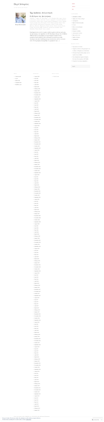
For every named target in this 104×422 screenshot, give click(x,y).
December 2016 (37, 314)
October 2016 (37, 318)
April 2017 (36, 305)
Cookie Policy (28, 419)
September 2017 (37, 295)
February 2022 (37, 187)
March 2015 (36, 357)
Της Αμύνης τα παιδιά (77, 46)
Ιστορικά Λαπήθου (77, 31)
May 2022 (36, 180)
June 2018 (36, 277)
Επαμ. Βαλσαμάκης (42, 22)
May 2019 (36, 254)
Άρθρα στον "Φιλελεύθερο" (42, 18)
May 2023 (36, 156)
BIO (73, 9)
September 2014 (37, 369)
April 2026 (36, 84)
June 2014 (36, 375)
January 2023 (37, 164)
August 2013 (36, 395)
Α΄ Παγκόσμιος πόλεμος (35, 19)
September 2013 (37, 393)
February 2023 (37, 162)
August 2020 (36, 223)
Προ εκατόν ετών (76, 35)
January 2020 (37, 238)
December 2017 (37, 289)
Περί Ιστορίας (21, 4)
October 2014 (37, 367)
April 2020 (36, 232)
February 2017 (37, 310)
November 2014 (37, 365)
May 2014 (36, 377)
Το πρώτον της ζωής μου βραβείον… (80, 61)
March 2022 (36, 185)
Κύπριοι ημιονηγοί (54, 22)
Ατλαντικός (43, 19)
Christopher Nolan (55, 18)
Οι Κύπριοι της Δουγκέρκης (40, 16)
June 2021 (36, 203)
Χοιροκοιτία (45, 27)
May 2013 (36, 402)
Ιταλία (48, 22)
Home (73, 3)
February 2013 (37, 408)
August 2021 (36, 199)
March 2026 (36, 86)
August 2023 (36, 150)
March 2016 (36, 332)
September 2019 (37, 246)
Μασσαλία (32, 25)
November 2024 (37, 119)
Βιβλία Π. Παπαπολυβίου (78, 22)
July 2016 (36, 324)
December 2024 (37, 117)
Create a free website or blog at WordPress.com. (23, 416)
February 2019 (37, 260)
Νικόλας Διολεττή (57, 25)
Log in (16, 78)
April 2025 (36, 109)
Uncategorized (75, 39)
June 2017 (36, 301)
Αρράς (60, 18)
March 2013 (36, 406)
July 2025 (36, 103)
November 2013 (37, 389)
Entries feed (17, 80)
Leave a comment (46, 28)
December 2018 (37, 264)
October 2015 (37, 342)
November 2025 (37, 94)
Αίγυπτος (48, 19)
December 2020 (37, 215)
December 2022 (37, 166)
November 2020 (37, 217)
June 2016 (36, 326)
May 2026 (36, 82)
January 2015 (37, 361)
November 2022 (37, 168)
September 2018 (37, 271)
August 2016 (36, 322)
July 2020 (36, 225)
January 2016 (37, 336)
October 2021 (37, 195)
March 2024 (36, 135)
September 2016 (37, 320)
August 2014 (36, 371)
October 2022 (37, 170)
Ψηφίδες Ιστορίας (76, 37)
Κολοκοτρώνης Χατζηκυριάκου (44, 24)
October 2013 (37, 391)
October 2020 (37, 219)
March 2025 (36, 111)
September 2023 (37, 148)
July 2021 (36, 201)
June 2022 (36, 178)
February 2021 (37, 211)
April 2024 (36, 133)
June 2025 (36, 105)
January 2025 (37, 115)
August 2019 (36, 248)
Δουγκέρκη (35, 22)
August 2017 (36, 297)
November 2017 (37, 291)
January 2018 (37, 287)
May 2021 (36, 205)
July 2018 (36, 275)
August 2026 (36, 76)
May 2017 (36, 303)
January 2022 (37, 189)
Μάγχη (60, 24)
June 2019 (36, 252)
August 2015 (36, 346)
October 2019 (37, 244)
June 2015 (36, 350)
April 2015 (36, 355)
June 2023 (36, 154)
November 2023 (37, 144)
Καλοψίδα (35, 24)
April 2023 (36, 158)
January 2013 (37, 410)
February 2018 (37, 285)
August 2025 (36, 101)
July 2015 (36, 348)
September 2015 (37, 344)
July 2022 (36, 176)
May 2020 (36, 230)
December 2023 (37, 142)
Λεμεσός (53, 24)
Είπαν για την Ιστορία (77, 27)
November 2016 (37, 316)
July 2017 (36, 299)
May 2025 (36, 107)
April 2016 (36, 330)
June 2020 (36, 228)
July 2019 (36, 250)
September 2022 (37, 172)
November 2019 (37, 242)
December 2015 (37, 338)
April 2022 (36, 182)
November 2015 (37, 340)
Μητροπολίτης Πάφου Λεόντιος (46, 25)
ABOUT (73, 6)
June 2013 (36, 400)
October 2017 (37, 293)
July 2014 (36, 373)
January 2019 (37, 262)
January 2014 (37, 385)
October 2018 (37, 269)
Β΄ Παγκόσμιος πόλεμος (35, 21)
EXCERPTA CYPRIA (77, 16)
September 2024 (37, 123)
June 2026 (36, 80)
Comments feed (18, 82)
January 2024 (37, 140)
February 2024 (37, 137)
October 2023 (37, 146)
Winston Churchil (38, 28)
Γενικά (74, 24)
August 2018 (36, 273)
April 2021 (36, 207)
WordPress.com (18, 84)
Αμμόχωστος (53, 19)
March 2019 (36, 258)
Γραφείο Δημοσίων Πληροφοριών (51, 21)
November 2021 (37, 193)
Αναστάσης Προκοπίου (61, 19)
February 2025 (37, 113)
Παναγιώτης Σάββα (38, 27)
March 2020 (36, 234)
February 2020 (37, 236)
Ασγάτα (64, 18)
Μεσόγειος (37, 25)
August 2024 (36, 125)
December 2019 (37, 240)
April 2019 (36, 256)
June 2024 (36, 129)
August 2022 (36, 174)
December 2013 (37, 387)
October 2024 (37, 121)
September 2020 (37, 221)
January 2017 (37, 312)
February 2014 (37, 383)
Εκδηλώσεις (75, 29)
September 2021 (37, 197)
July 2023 (36, 152)
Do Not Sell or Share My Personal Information (41, 416)
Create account (18, 76)
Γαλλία (60, 21)
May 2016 (36, 328)
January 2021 (37, 213)
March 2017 (36, 307)
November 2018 (37, 267)
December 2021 (37, 191)
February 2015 (37, 359)
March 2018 (36, 283)
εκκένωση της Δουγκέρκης (54, 27)
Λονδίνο (57, 24)
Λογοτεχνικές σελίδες (77, 33)
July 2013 (36, 398)
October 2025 (37, 97)
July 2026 (36, 78)
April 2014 (36, 379)
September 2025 (37, 99)
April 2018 (36, 281)
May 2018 (36, 279)
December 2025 (37, 92)
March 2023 (36, 160)
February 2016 (37, 334)
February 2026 (37, 88)
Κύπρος (60, 22)
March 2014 (36, 381)
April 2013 (36, 404)
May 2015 (36, 352)
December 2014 (37, 363)
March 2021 (36, 209)
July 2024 (36, 127)
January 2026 (37, 90)
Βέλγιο (42, 21)
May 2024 (36, 131)
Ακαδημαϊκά (75, 20)
